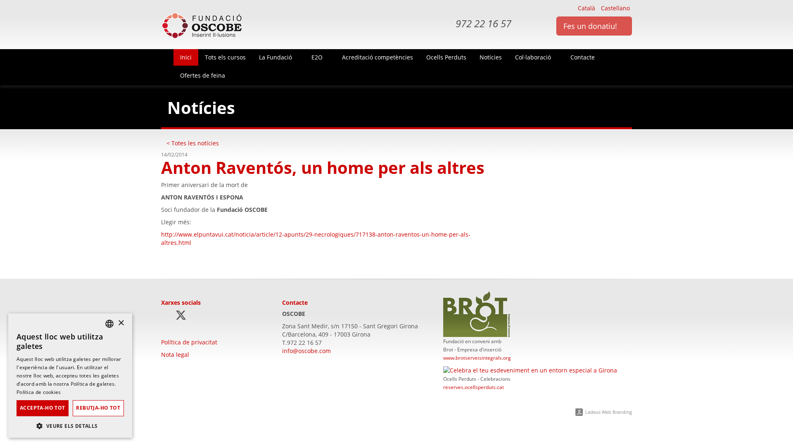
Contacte (583, 57)
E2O (317, 57)
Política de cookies (39, 392)
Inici (186, 57)
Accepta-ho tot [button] (42, 407)
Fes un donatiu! (591, 26)
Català (586, 8)
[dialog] (70, 375)
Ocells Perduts (446, 57)
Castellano (615, 8)
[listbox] (109, 324)
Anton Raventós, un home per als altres (322, 167)
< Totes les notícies (192, 143)
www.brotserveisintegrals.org (477, 357)
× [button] (121, 323)
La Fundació (276, 57)
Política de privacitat (189, 342)
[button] (70, 425)
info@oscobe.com (306, 351)
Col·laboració (534, 57)
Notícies (491, 57)
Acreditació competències (377, 57)
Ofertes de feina (202, 75)
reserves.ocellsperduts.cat (473, 387)
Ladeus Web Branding (608, 412)
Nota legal (175, 354)
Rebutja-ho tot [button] (98, 407)
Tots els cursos (225, 57)
